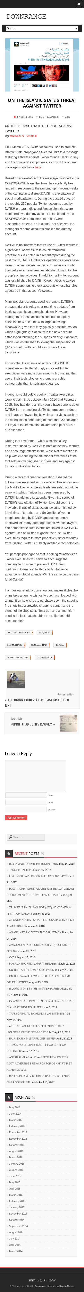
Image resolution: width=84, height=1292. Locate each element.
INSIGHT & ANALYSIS (49, 117)
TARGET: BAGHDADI (21, 870)
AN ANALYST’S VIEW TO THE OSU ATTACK (35, 932)
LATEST (32, 1280)
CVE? (12, 957)
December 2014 (18, 1213)
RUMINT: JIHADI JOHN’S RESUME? (31, 724)
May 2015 (14, 1182)
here (38, 167)
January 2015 (16, 1207)
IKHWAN (60, 645)
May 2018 (14, 1107)
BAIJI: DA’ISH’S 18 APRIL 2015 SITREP (32, 1038)
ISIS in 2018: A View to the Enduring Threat (33, 863)
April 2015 (15, 1188)
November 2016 (18, 1138)
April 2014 (15, 1244)
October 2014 (16, 1219)
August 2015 (16, 1169)
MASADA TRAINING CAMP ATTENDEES (33, 963)
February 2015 (17, 1201)
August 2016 (16, 1151)
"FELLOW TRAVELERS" (18, 632)
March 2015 (15, 1194)
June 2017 (15, 1113)
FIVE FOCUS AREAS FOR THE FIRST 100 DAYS (38, 876)
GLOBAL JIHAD (39, 645)
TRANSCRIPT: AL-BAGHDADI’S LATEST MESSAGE (39, 1013)
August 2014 (16, 1232)
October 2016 (16, 1145)
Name (51, 795)
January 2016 (16, 1163)
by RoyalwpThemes (65, 1286)
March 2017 (15, 1120)
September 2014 (18, 1226)
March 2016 (15, 1157)
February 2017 (17, 1126)
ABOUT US (42, 1280)
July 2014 (14, 1238)
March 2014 (15, 1251)
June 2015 (15, 1176)
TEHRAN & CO (44, 657)
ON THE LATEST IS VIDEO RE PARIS (31, 969)
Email (50, 802)
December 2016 (18, 1132)
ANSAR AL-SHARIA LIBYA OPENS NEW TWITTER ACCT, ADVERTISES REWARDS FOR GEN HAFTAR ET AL (39, 1063)
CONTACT (52, 1280)
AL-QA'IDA (44, 632)
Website (51, 809)
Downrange (40, 1286)
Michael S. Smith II (23, 136)
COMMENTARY (14, 645)
